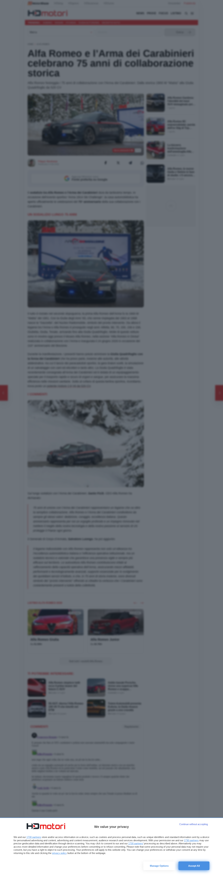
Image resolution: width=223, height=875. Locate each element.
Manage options (159, 865)
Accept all (194, 865)
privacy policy (59, 853)
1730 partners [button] (33, 837)
